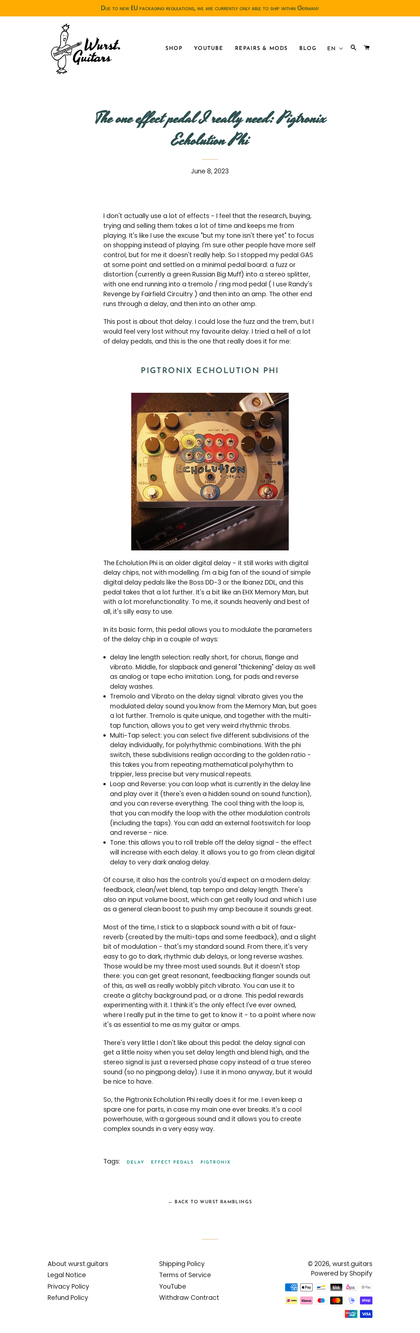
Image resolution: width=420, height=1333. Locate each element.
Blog (307, 48)
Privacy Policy (68, 1286)
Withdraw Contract (189, 1297)
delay (135, 1162)
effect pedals (172, 1162)
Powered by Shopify (341, 1273)
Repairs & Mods (261, 48)
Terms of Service (185, 1275)
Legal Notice (67, 1275)
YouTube (208, 48)
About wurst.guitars (78, 1263)
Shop (173, 48)
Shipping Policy (182, 1263)
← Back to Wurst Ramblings (210, 1202)
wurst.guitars (352, 1263)
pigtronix (215, 1162)
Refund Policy (68, 1297)
